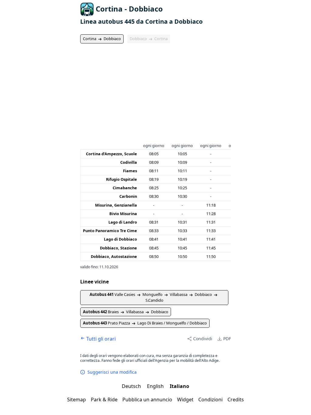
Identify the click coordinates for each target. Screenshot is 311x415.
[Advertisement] (155, 96)
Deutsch (132, 386)
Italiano (179, 386)
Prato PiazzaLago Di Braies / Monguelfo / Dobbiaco (145, 323)
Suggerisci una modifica (112, 372)
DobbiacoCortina (149, 38)
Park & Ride (104, 399)
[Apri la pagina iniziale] (87, 9)
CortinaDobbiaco (102, 38)
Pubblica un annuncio (147, 399)
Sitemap (76, 399)
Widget (185, 399)
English (156, 386)
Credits (235, 399)
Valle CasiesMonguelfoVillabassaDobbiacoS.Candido (151, 297)
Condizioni (210, 399)
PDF (227, 338)
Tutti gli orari (100, 338)
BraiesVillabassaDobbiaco (125, 311)
